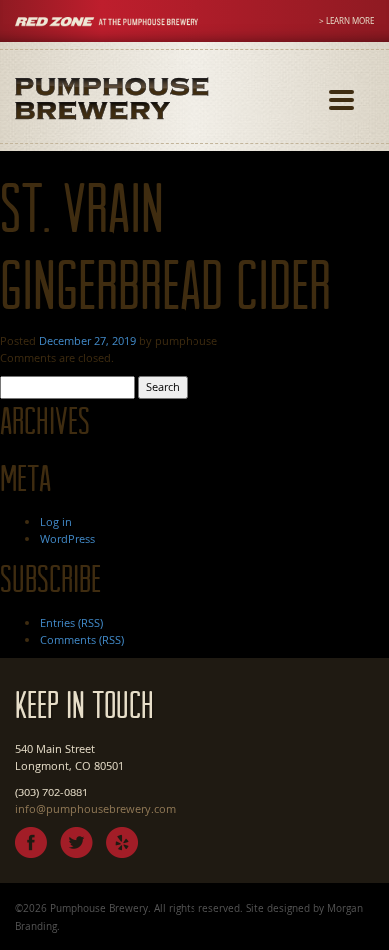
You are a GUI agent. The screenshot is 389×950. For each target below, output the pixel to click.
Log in (56, 521)
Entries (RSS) (71, 622)
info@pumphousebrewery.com (95, 808)
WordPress (67, 538)
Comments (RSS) (82, 639)
